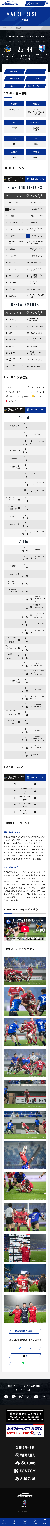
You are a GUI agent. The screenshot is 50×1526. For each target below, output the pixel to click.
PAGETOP (24, 1506)
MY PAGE (35, 3)
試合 (11, 28)
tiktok (28, 1396)
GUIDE (25, 1523)
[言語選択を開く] (47, 3)
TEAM (35, 1523)
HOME (4, 28)
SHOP (15, 1523)
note (44, 1396)
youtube (36, 1396)
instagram (21, 1396)
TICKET (5, 1523)
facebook (6, 1396)
